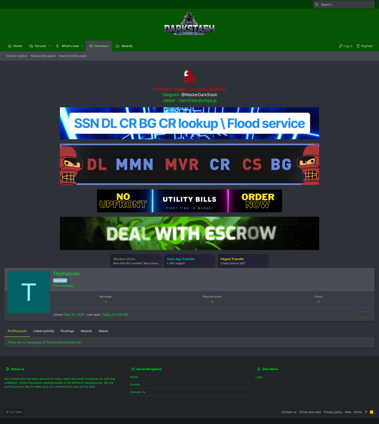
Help (348, 412)
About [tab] (103, 331)
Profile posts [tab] (17, 331)
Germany (67, 285)
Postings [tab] (67, 331)
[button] (50, 46)
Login (259, 377)
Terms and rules (310, 412)
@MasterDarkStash (199, 94)
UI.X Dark (15, 412)
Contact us (137, 392)
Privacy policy (333, 412)
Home (134, 377)
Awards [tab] (86, 331)
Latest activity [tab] (43, 331)
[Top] (366, 412)
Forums (135, 384)
